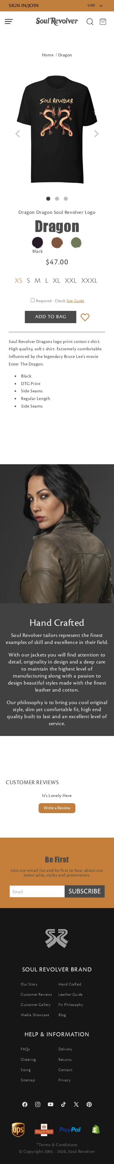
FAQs (25, 1049)
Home (47, 55)
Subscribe (85, 891)
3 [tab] (66, 199)
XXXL (89, 280)
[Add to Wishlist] (85, 318)
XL (57, 280)
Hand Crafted (69, 984)
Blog (62, 1015)
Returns (65, 1059)
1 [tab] (48, 199)
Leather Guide (70, 994)
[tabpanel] (57, 130)
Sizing (26, 1070)
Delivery (65, 1049)
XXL (71, 280)
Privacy (64, 1080)
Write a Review (57, 808)
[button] (8, 21)
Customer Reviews (36, 994)
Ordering (28, 1059)
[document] (57, 130)
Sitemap (28, 1080)
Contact (65, 1070)
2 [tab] (57, 199)
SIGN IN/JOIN (24, 5)
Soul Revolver (81, 1151)
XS (19, 280)
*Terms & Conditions (57, 1145)
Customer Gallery (36, 1004)
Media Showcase (35, 1015)
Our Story (29, 984)
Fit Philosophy (70, 1004)
